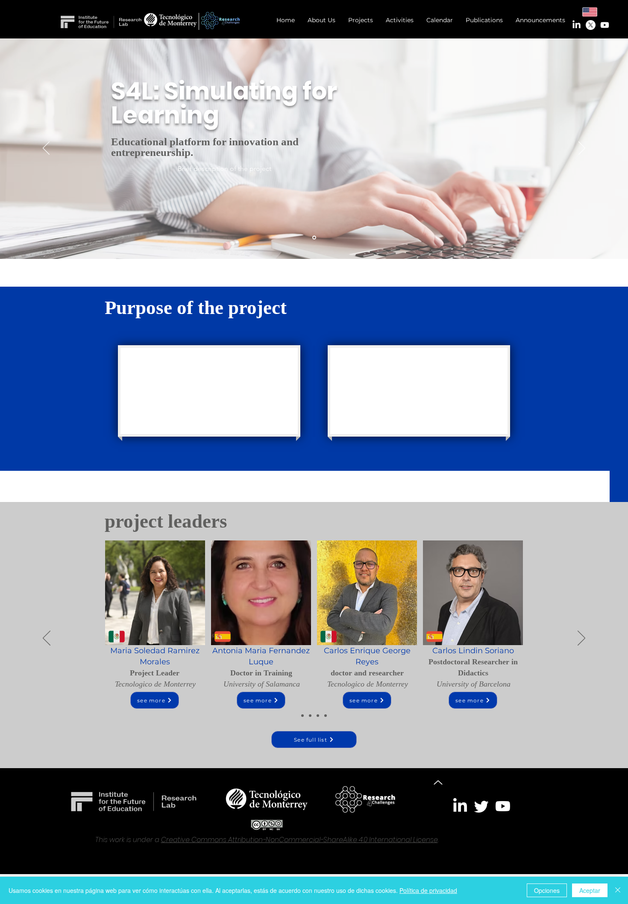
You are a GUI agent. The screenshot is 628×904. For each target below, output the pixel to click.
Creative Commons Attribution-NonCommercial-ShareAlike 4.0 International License (299, 840)
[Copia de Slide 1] (302, 715)
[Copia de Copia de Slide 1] (310, 715)
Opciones (547, 890)
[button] (360, 20)
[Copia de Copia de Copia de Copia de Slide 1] (325, 715)
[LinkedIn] (576, 25)
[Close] (618, 890)
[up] (438, 782)
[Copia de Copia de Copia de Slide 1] (318, 715)
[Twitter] (481, 806)
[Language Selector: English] (595, 11)
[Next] (581, 148)
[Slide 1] (314, 238)
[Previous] (46, 148)
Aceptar (589, 890)
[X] (591, 25)
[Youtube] (605, 25)
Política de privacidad (428, 890)
